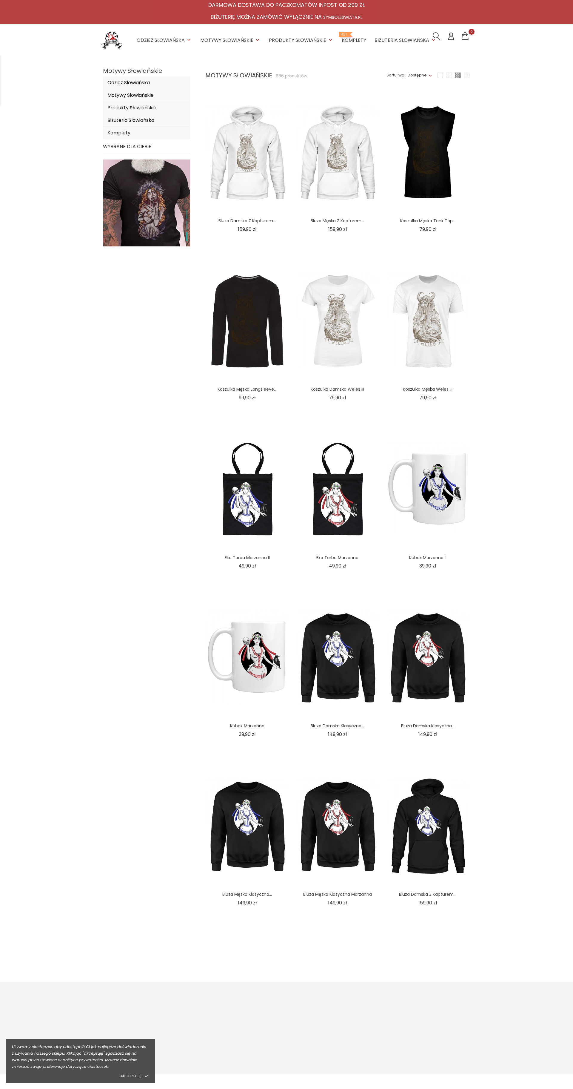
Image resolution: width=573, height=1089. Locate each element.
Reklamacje (206, 1047)
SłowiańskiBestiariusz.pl (365, 1038)
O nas (274, 1019)
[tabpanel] (146, 226)
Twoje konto (433, 1007)
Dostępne (417, 75)
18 (426, 957)
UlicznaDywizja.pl (358, 1047)
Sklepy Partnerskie (286, 1047)
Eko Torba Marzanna (337, 558)
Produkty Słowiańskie (301, 40)
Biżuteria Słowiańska (405, 40)
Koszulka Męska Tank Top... (427, 221)
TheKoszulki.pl (355, 1019)
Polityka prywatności (91, 1076)
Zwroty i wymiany (211, 1029)
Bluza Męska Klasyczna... (247, 894)
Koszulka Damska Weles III (337, 389)
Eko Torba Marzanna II (247, 558)
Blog (272, 1056)
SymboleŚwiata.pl (359, 1056)
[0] (465, 36)
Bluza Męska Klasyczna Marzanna (337, 894)
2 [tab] (186, 225)
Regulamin (278, 1029)
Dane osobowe (431, 1019)
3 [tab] (186, 236)
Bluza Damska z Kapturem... (247, 221)
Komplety (354, 38)
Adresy (422, 1053)
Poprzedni (419, 945)
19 (438, 957)
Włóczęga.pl (354, 1029)
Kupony (423, 1063)
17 (414, 957)
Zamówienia (428, 1029)
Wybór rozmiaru (210, 1038)
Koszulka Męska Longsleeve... (247, 389)
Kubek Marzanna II (427, 558)
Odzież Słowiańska (164, 40)
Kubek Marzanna (247, 726)
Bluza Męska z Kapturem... (337, 221)
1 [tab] (186, 214)
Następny (449, 970)
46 (456, 957)
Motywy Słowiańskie (230, 40)
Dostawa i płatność (213, 1019)
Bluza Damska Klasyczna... (337, 726)
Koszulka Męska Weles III (427, 389)
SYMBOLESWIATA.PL (342, 17)
